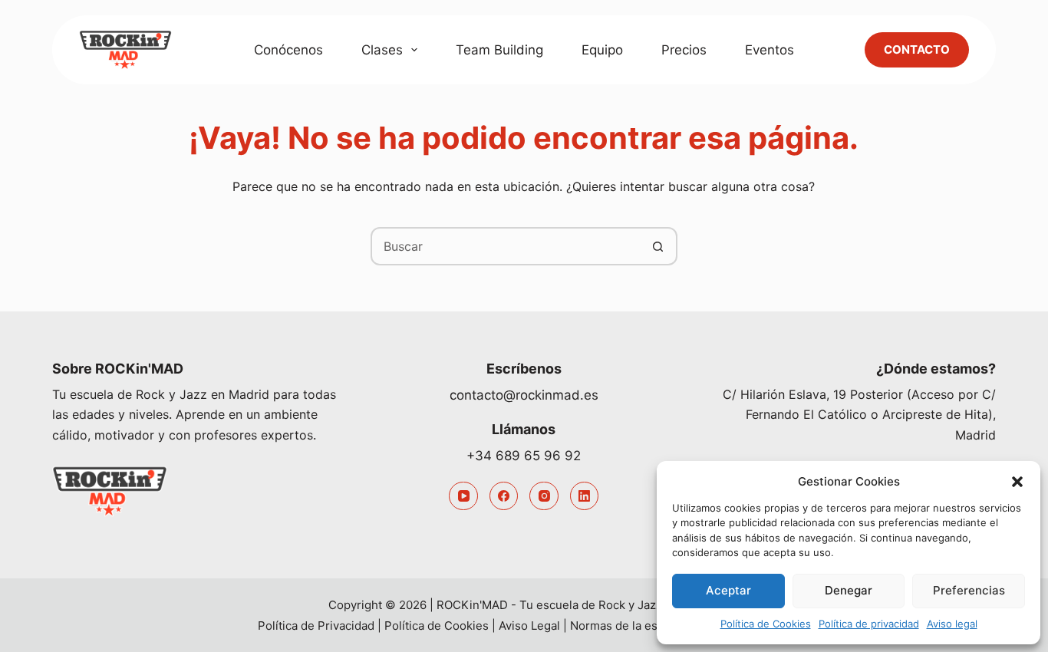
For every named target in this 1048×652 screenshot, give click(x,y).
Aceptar (728, 590)
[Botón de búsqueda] (658, 246)
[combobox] (506, 246)
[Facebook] (504, 496)
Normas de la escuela (628, 625)
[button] (1017, 481)
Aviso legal (952, 623)
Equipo (602, 50)
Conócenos (288, 50)
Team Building (499, 50)
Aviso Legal (529, 625)
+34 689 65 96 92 (523, 455)
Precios (684, 50)
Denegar (848, 590)
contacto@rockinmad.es (524, 395)
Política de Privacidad (316, 625)
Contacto (917, 49)
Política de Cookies (765, 623)
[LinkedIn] (584, 496)
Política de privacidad (869, 623)
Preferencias (969, 590)
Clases (382, 50)
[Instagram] (544, 496)
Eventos (769, 50)
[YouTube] (463, 496)
